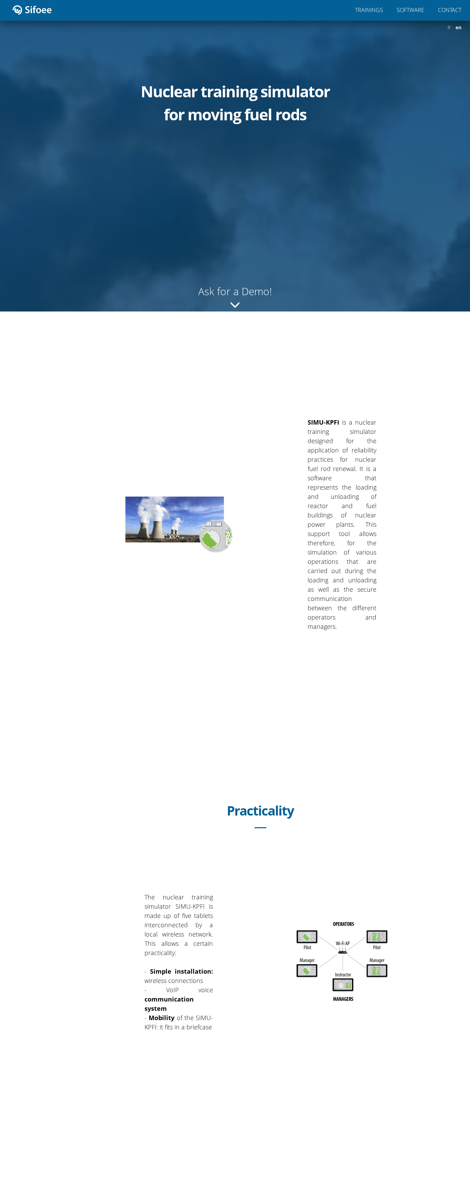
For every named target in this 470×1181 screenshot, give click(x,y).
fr (449, 27)
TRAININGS (369, 10)
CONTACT (449, 10)
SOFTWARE (410, 10)
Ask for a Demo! (235, 287)
